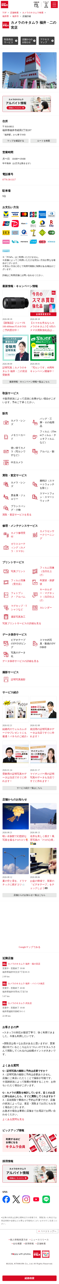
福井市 (15, 16)
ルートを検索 (43, 141)
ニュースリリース (40, 1239)
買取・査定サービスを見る (16, 514)
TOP (4, 13)
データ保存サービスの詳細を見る (20, 661)
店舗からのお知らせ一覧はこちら (29, 895)
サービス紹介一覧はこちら (29, 788)
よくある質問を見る (13, 1119)
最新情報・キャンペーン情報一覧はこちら (29, 382)
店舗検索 (36, 2)
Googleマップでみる (29, 947)
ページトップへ (48, 1231)
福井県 (5, 16)
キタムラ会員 (46, 2)
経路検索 (29, 1278)
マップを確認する (15, 141)
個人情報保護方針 (19, 1239)
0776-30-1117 (9, 179)
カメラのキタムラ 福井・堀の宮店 (24, 964)
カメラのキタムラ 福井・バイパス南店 (26, 983)
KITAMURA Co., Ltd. (23, 1263)
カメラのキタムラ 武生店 (20, 1003)
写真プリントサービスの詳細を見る (21, 623)
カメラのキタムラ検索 (32, 13)
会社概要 (17, 1243)
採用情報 (29, 1243)
